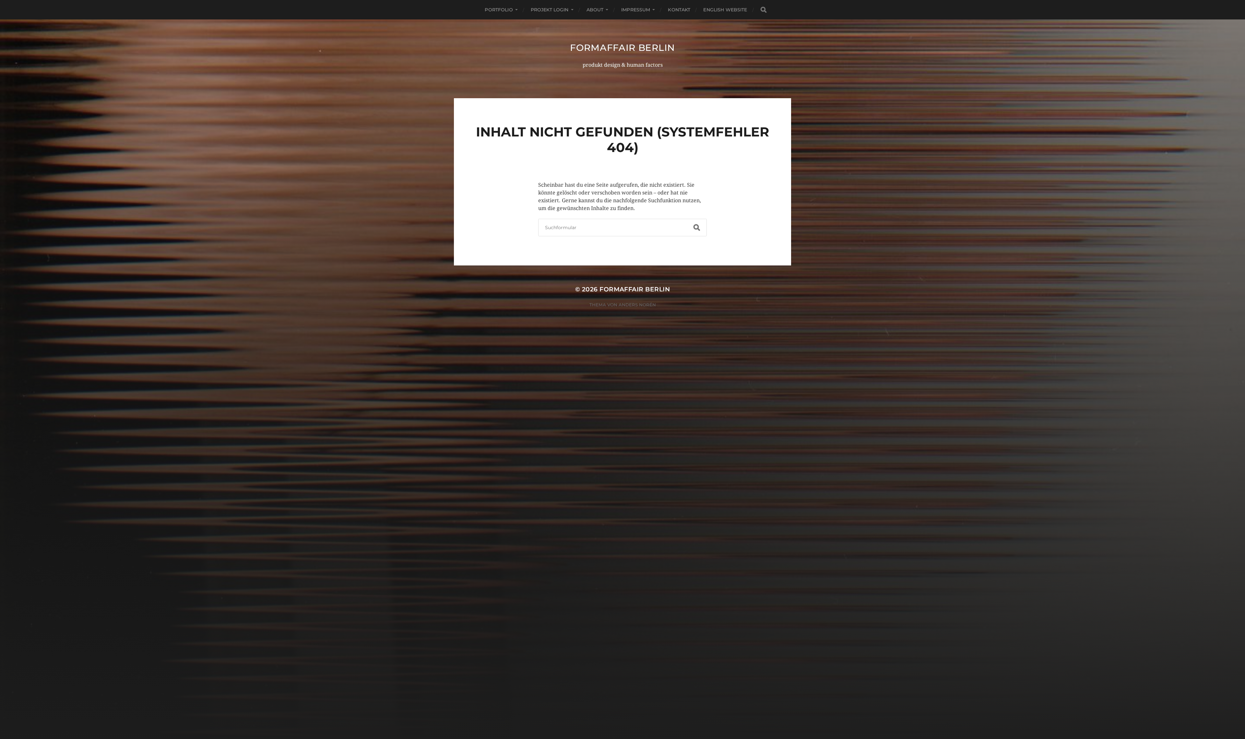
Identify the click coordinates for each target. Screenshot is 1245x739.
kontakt (679, 10)
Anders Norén (637, 304)
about (595, 10)
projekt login (550, 10)
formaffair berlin (622, 47)
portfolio (499, 10)
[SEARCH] (763, 10)
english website (725, 10)
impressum (635, 10)
